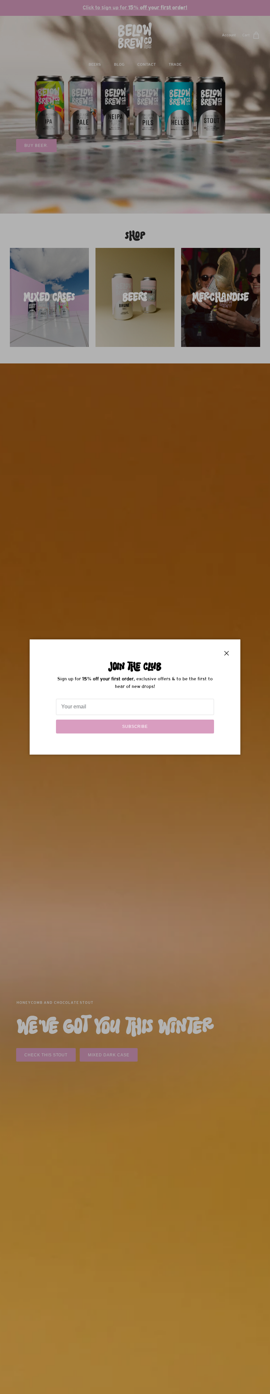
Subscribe (135, 726)
